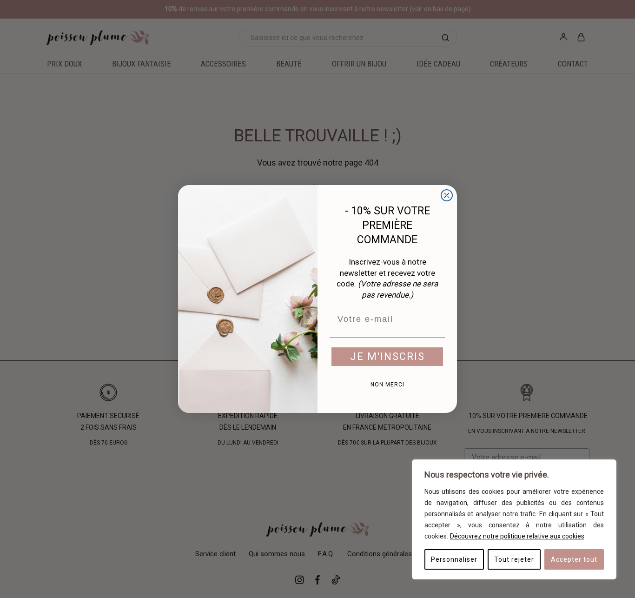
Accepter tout (574, 559)
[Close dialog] (446, 195)
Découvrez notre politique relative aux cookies (517, 536)
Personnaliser (454, 559)
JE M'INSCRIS (387, 356)
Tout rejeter (514, 559)
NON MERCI (387, 384)
